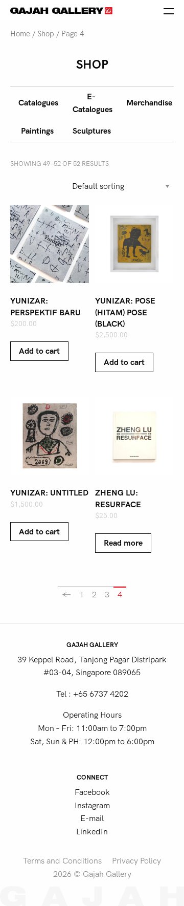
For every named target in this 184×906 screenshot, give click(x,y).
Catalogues (38, 102)
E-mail (92, 818)
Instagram (92, 805)
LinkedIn (92, 831)
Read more (123, 543)
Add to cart (39, 351)
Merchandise (149, 102)
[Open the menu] (169, 10)
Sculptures (92, 131)
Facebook (92, 792)
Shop (45, 34)
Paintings (37, 131)
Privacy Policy (136, 861)
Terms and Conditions (62, 861)
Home (20, 34)
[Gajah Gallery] (61, 10)
